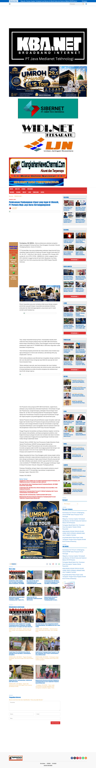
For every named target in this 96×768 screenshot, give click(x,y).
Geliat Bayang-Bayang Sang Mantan (81, 434)
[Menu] (10, 4)
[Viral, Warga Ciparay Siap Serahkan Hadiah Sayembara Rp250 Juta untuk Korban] (81, 235)
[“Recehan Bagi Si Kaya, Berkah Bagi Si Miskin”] (67, 491)
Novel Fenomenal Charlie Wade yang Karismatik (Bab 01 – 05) (78, 449)
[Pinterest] (77, 758)
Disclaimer (30, 189)
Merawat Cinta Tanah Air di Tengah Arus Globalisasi (69, 423)
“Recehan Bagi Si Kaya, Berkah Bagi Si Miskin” (77, 490)
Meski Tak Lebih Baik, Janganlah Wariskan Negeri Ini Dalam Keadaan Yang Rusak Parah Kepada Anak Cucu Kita (78, 402)
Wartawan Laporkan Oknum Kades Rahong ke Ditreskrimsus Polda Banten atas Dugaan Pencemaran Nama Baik (81, 278)
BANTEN (24, 192)
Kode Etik (17, 189)
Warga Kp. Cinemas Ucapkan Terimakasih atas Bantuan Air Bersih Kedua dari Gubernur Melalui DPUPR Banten (81, 314)
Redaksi (23, 189)
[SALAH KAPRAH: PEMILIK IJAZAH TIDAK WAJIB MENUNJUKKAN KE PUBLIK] (81, 417)
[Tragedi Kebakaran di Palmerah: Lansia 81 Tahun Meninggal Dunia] (69, 235)
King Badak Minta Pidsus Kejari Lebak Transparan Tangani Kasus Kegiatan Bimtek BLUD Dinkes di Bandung (74, 539)
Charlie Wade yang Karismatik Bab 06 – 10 (77, 455)
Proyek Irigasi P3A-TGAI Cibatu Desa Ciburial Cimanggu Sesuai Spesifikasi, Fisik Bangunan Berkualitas (38, 488)
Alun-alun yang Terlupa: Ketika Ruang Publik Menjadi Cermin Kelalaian (79, 395)
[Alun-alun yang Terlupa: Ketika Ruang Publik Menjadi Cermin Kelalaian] (67, 396)
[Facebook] (72, 758)
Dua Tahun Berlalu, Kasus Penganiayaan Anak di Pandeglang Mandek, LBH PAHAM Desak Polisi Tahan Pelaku (39, 485)
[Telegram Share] (56, 564)
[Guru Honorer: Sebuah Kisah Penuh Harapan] (67, 477)
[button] (83, 4)
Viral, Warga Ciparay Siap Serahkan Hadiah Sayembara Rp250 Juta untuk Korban (80, 241)
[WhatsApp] (83, 758)
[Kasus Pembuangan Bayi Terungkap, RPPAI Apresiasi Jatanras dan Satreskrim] (69, 247)
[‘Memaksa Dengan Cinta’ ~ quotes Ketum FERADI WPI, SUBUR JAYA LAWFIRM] (67, 382)
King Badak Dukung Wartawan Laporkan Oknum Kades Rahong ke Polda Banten (69, 278)
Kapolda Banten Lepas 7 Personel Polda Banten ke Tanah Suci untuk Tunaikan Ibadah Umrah (80, 290)
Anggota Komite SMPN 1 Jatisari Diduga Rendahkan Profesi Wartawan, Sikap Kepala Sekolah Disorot (81, 253)
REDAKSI (49, 763)
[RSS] (86, 758)
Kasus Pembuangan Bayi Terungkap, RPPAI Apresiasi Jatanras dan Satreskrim (68, 253)
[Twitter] (75, 758)
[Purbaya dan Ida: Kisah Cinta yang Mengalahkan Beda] (67, 389)
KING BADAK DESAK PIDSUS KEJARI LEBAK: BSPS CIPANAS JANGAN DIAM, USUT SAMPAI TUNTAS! (81, 327)
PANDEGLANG (36, 192)
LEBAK (29, 192)
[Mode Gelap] (86, 4)
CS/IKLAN (54, 763)
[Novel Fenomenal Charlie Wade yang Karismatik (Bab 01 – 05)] (67, 449)
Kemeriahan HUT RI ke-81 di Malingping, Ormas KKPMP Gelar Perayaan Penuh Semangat (68, 314)
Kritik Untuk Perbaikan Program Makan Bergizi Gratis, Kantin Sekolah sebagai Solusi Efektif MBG (68, 435)
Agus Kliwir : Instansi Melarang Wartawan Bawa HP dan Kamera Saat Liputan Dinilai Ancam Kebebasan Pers (81, 209)
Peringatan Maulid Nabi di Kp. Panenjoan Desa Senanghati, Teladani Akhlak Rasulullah (62, 1)
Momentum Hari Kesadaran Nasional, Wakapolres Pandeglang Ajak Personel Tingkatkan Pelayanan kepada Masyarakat (38, 497)
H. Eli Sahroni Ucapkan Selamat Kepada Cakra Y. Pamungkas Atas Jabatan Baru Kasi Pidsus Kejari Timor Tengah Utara (68, 221)
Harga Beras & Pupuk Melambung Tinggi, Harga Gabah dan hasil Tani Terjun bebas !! (78, 484)
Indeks (11, 189)
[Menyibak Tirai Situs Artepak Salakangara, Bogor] (67, 470)
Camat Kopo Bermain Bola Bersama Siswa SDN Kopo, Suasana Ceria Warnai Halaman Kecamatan (68, 290)
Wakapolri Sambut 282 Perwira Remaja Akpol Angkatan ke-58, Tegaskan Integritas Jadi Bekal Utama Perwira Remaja (81, 221)
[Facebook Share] (47, 564)
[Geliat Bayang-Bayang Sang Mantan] (81, 429)
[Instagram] (80, 758)
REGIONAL (18, 192)
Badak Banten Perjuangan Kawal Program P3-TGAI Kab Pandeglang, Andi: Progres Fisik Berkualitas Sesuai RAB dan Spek (39, 492)
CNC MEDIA (14, 207)
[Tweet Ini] (50, 564)
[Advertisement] (48, 17)
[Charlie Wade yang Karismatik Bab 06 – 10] (67, 456)
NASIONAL (12, 192)
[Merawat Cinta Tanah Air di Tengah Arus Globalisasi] (69, 417)
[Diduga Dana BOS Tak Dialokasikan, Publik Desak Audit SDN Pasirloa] (35, 591)
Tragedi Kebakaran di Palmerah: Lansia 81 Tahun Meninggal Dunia (69, 241)
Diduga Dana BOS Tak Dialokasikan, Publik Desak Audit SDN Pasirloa (35, 494)
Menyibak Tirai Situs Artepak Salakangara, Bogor (79, 470)
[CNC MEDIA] (38, 168)
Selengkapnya (74, 259)
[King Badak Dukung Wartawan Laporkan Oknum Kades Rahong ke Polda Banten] (69, 272)
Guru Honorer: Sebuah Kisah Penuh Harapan (79, 477)
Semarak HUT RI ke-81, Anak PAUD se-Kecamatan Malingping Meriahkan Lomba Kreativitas (68, 209)
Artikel (42, 192)
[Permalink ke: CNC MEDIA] (10, 208)
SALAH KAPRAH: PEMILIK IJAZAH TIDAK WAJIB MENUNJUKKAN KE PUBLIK (80, 423)
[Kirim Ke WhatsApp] (59, 564)
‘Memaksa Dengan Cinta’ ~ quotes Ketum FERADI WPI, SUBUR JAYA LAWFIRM (78, 381)
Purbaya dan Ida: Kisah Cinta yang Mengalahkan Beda (79, 388)
